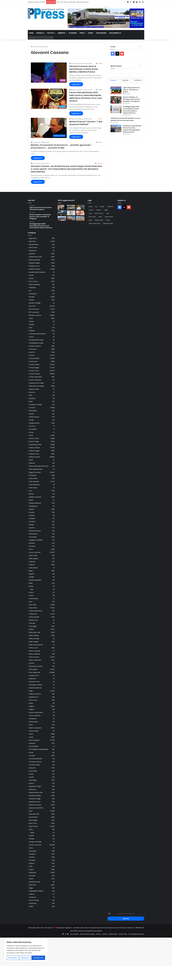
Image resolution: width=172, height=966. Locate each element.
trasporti (31, 863)
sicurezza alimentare (35, 758)
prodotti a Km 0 (34, 675)
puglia (90, 220)
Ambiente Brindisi (34, 260)
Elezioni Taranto (34, 417)
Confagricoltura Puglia (36, 340)
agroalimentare (34, 244)
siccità (31, 752)
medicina (32, 564)
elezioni (31, 414)
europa (31, 432)
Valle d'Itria (32, 885)
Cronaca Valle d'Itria (35, 377)
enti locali (32, 426)
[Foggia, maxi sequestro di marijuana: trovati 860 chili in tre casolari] (71, 207)
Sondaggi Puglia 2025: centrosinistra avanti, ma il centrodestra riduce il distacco (131, 110)
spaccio (31, 783)
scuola (31, 737)
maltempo (32, 561)
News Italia (32, 604)
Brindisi (102, 206)
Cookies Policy (112, 934)
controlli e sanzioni (35, 346)
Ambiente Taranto (34, 269)
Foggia (106, 210)
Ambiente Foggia (34, 263)
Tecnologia (32, 851)
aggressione (33, 238)
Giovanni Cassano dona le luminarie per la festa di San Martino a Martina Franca (83, 69)
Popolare (113, 80)
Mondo (31, 586)
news (30, 601)
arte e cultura (33, 281)
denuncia (32, 392)
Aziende (31, 300)
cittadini (31, 324)
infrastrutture (33, 534)
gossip (31, 500)
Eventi (90, 33)
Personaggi (32, 626)
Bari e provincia (34, 309)
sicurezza (32, 755)
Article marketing (34, 284)
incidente (32, 518)
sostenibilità (33, 780)
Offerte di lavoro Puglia (87, 934)
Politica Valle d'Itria (35, 660)
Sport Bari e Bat (34, 814)
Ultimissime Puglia (108, 223)
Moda (31, 583)
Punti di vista (33, 700)
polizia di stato (109, 216)
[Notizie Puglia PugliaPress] (46, 13)
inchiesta (32, 515)
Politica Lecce (33, 648)
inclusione (32, 521)
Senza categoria (34, 740)
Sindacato (32, 768)
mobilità (31, 577)
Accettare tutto (38, 958)
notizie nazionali (34, 617)
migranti (31, 574)
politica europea (34, 638)
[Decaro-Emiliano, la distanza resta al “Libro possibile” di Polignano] (115, 100)
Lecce (90, 213)
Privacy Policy (123, 934)
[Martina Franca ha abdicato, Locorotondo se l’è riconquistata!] (62, 207)
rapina (31, 703)
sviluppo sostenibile (35, 842)
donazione (32, 398)
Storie (31, 829)
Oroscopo (32, 623)
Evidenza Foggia (34, 451)
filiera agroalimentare (36, 469)
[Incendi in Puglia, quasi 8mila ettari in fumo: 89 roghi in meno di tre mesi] (71, 218)
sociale (31, 774)
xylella (31, 906)
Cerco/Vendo (101, 33)
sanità (31, 734)
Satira (32, 832)
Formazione (32, 475)
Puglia (31, 691)
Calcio (31, 318)
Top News (32, 860)
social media (33, 771)
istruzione (32, 546)
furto (30, 491)
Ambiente (61, 33)
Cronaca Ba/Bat (34, 358)
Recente (125, 80)
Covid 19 (32, 352)
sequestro (32, 743)
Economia (73, 33)
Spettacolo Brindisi (35, 795)
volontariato (33, 903)
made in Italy (33, 555)
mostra (31, 592)
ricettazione (33, 718)
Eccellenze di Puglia (35, 404)
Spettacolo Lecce (34, 802)
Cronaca (39, 33)
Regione (31, 706)
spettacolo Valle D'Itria (36, 808)
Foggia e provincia (35, 472)
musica (31, 595)
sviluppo (31, 838)
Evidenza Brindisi (34, 447)
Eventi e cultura (34, 438)
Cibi (31, 589)
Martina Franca (99, 213)
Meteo (31, 571)
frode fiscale (33, 487)
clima (30, 327)
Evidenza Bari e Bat (35, 444)
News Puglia (92, 216)
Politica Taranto (34, 657)
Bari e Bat (32, 306)
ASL (30, 290)
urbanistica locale (34, 882)
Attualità (31, 297)
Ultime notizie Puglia (94, 223)
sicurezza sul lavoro (35, 761)
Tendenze (32, 854)
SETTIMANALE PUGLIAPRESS (38, 749)
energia (31, 420)
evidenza (98, 210)
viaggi (31, 888)
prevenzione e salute (35, 666)
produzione (32, 678)
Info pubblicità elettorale (136, 934)
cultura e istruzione (35, 380)
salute (31, 725)
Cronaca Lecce (34, 370)
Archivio (98, 934)
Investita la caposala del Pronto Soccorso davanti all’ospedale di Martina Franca (132, 129)
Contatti (104, 934)
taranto (108, 220)
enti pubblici (33, 429)
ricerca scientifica (34, 715)
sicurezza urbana (34, 765)
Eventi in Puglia (34, 441)
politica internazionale (36, 644)
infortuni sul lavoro (35, 531)
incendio (31, 512)
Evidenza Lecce (34, 454)
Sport (82, 33)
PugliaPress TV (115, 33)
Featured (32, 463)
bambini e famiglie (35, 303)
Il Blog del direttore (35, 503)
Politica (50, 33)
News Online (33, 608)
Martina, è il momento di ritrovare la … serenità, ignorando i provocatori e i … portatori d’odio (61, 146)
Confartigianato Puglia (36, 343)
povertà (31, 663)
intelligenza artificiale (35, 540)
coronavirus (33, 349)
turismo (31, 869)
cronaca (91, 210)
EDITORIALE (33, 410)
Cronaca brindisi (34, 364)
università (32, 875)
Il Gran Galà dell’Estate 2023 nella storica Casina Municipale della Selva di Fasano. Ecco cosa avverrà (85, 96)
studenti (31, 835)
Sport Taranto (33, 826)
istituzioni (32, 543)
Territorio (32, 857)
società (31, 777)
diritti (30, 395)
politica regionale (34, 654)
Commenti (137, 80)
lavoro (31, 549)
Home (31, 33)
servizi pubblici (33, 746)
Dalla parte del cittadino (36, 386)
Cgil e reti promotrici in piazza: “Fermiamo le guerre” (131, 90)
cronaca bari (33, 361)
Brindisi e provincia (35, 315)
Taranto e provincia (35, 845)
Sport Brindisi (33, 817)
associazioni (33, 293)
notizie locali (33, 614)
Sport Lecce (33, 823)
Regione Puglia (99, 220)
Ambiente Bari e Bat (35, 257)
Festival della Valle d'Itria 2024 (38, 466)
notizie (100, 216)
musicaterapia (33, 598)
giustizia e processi (35, 497)
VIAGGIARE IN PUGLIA (36, 891)
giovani (31, 494)
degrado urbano (34, 389)
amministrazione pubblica (37, 272)
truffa (31, 866)
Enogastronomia (34, 423)
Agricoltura (32, 241)
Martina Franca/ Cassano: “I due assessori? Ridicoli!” (85, 123)
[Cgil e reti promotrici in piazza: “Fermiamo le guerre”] (115, 90)
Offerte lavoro (33, 620)
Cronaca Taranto (34, 374)
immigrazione (33, 506)
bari (96, 206)
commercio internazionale (37, 334)
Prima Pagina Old (34, 672)
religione (31, 709)
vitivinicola (32, 897)
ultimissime (32, 872)
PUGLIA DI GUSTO (35, 694)
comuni (31, 337)
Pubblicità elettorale (35, 688)
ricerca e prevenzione (36, 712)
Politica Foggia (33, 641)
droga (31, 401)
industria (31, 527)
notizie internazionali (35, 611)
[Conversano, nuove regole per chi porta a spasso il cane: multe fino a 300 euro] (71, 212)
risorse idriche (33, 721)
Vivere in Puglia (34, 900)
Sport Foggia (33, 820)
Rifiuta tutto (25, 958)
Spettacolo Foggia (35, 798)
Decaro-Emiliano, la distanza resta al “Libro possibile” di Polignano (131, 99)
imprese (31, 509)
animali (31, 275)
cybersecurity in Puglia (36, 383)
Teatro (31, 848)
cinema (31, 321)
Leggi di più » (76, 84)
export (31, 460)
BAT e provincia (34, 312)
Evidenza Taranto (34, 457)
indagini (31, 524)
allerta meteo (33, 247)
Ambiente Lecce (34, 266)
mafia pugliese (33, 558)
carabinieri (110, 206)
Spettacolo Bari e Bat (36, 792)
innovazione (33, 537)
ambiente (32, 253)
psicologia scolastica (35, 685)
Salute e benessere (35, 728)
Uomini (31, 878)
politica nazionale (34, 651)
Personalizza (12, 958)
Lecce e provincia (34, 552)
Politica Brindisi (34, 635)
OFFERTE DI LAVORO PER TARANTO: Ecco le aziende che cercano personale (125, 119)
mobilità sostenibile (35, 580)
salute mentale (33, 731)
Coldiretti (32, 330)
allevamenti (32, 250)
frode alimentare (34, 484)
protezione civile (34, 681)
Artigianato (32, 287)
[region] (26, 950)
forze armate (33, 478)
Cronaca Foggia (34, 367)
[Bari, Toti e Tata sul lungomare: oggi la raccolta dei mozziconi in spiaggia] (80, 218)
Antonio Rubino (36, 142)
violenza (31, 894)
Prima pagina (33, 669)
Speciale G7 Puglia (35, 786)
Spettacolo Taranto (35, 805)
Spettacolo (32, 789)
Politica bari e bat (34, 632)
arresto (31, 278)
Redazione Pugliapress (77, 63)
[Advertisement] (59, 951)
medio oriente (33, 568)
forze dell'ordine (34, 481)
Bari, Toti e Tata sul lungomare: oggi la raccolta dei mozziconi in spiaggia (79, 2)
